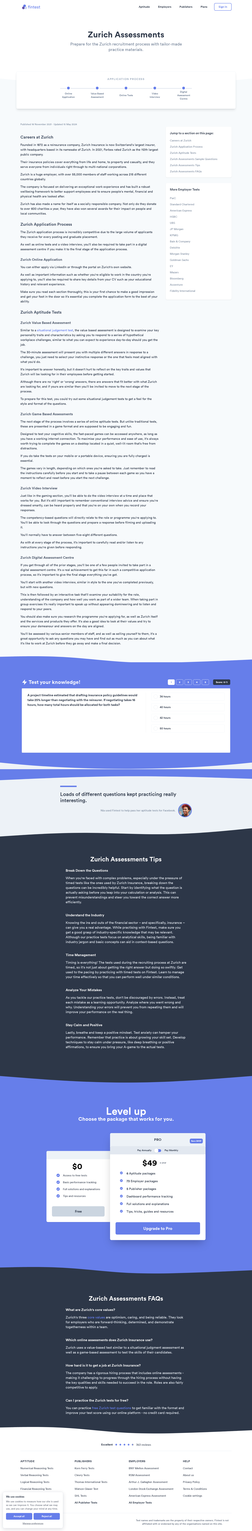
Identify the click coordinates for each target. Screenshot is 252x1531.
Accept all (19, 1516)
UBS (172, 223)
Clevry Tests (82, 1475)
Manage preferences (33, 1523)
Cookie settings (192, 1495)
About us (188, 1475)
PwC (173, 198)
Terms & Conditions (195, 1488)
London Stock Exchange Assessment (151, 1488)
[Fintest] (31, 7)
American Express (181, 210)
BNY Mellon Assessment (144, 1468)
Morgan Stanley (179, 253)
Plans (204, 7)
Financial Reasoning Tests (35, 1488)
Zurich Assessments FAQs (186, 171)
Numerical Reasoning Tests (36, 1468)
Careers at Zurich (180, 140)
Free (78, 1211)
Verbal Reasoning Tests (34, 1475)
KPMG (174, 235)
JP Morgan (176, 229)
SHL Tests (81, 1495)
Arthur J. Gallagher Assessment (148, 1482)
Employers (164, 7)
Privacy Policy (191, 1482)
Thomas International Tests (91, 1482)
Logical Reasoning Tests (34, 1482)
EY (171, 266)
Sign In (223, 7)
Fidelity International (182, 291)
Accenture (176, 284)
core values (96, 1317)
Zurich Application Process (186, 146)
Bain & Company (180, 241)
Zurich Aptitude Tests (183, 152)
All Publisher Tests (86, 1502)
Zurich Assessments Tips (185, 165)
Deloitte (175, 247)
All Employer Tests (140, 1502)
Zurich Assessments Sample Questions (193, 159)
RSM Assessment (139, 1475)
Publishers (185, 7)
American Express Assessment (147, 1495)
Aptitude (144, 7)
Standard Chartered (182, 204)
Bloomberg (176, 278)
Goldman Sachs (179, 260)
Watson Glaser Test (86, 1488)
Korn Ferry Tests (84, 1468)
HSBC (173, 216)
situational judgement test (55, 330)
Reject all (47, 1516)
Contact (188, 1468)
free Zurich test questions (111, 1408)
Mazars (174, 272)
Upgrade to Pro (157, 1228)
